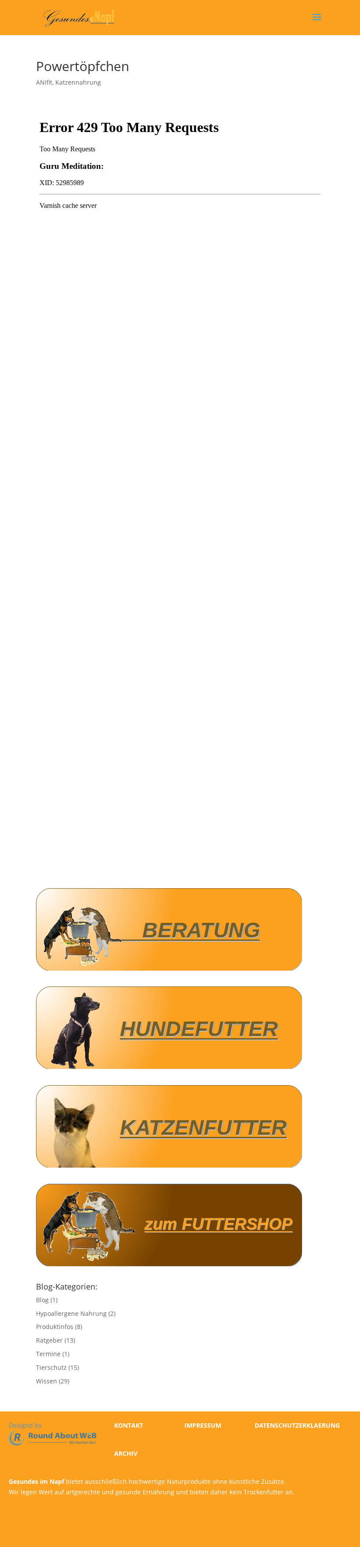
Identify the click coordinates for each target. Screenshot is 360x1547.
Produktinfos (54, 1326)
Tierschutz (51, 1367)
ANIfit (44, 82)
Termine (48, 1354)
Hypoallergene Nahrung (71, 1313)
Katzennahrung (78, 82)
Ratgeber (49, 1340)
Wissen (46, 1381)
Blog (42, 1300)
